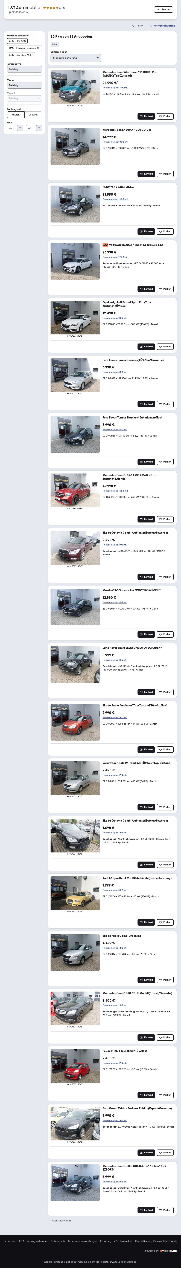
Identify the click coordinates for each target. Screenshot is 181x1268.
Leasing (33, 114)
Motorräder (130, 1261)
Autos (115, 1261)
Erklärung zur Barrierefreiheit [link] (116, 1241)
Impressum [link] (10, 1241)
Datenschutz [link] (58, 1241)
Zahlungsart (14, 109)
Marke (10, 80)
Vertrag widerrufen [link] (37, 1241)
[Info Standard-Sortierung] (104, 58)
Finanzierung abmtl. (115, 87)
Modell (11, 93)
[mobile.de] (168, 1251)
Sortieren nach (59, 51)
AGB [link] (21, 1241)
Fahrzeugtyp (14, 63)
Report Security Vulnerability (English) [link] (156, 1241)
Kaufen (16, 114)
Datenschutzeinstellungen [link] (82, 1241)
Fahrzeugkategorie (18, 35)
